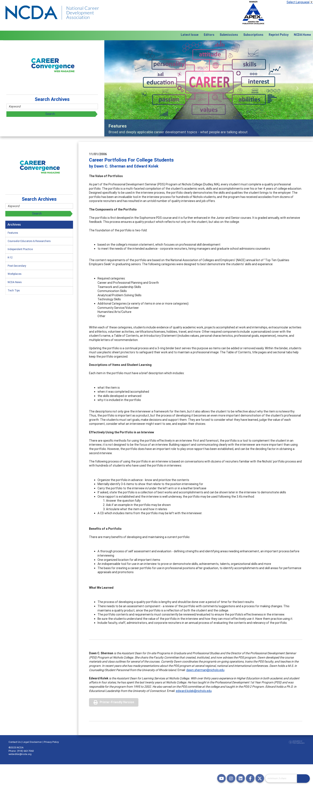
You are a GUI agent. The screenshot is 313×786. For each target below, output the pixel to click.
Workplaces (15, 273)
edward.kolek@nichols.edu (194, 691)
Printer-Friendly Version (117, 702)
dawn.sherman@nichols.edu (205, 670)
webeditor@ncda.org (20, 754)
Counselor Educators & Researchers (29, 241)
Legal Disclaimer (32, 741)
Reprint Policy (279, 35)
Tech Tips (14, 290)
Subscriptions (253, 35)
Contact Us (15, 741)
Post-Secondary (17, 265)
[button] (120, 88)
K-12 (10, 257)
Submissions (229, 35)
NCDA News (15, 282)
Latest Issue (189, 35)
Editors (209, 35)
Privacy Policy (51, 741)
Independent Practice (20, 249)
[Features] (208, 88)
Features (13, 232)
